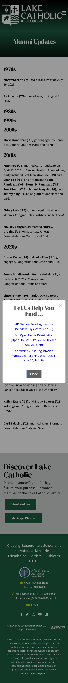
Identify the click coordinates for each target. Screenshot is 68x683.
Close (34, 374)
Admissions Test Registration (34, 351)
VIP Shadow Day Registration (34, 324)
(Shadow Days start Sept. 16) (34, 329)
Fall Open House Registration (34, 335)
